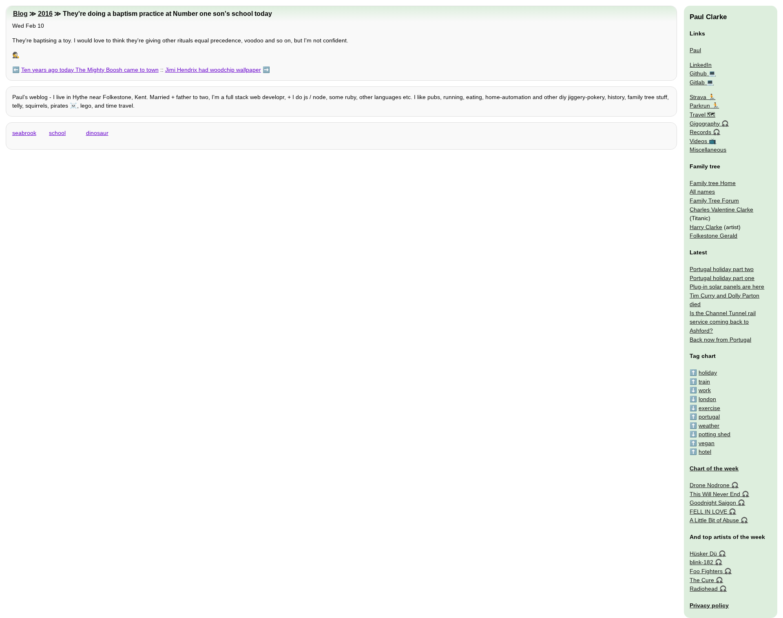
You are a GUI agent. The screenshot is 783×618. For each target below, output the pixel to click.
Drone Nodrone (710, 485)
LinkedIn (701, 65)
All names (702, 191)
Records (700, 132)
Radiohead (704, 588)
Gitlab (697, 82)
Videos (698, 141)
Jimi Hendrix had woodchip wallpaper (213, 69)
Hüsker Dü (703, 553)
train (704, 381)
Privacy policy (709, 605)
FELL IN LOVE (708, 511)
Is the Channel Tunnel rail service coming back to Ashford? (723, 322)
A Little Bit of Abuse (714, 520)
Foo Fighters (706, 571)
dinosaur (97, 133)
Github (698, 73)
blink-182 (701, 562)
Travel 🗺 (702, 114)
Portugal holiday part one (722, 278)
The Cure (702, 580)
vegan (706, 443)
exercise (709, 408)
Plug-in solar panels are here (727, 286)
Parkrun (700, 105)
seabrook (24, 133)
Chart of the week (714, 468)
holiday (708, 372)
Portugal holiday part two (722, 269)
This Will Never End (715, 494)
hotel (705, 451)
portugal (709, 416)
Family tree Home (713, 183)
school (57, 133)
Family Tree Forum (714, 200)
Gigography (705, 123)
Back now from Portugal (720, 339)
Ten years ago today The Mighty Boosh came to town (90, 69)
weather (709, 425)
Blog (20, 13)
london (707, 399)
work (705, 390)
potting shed (714, 434)
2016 (45, 13)
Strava (698, 97)
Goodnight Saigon (713, 502)
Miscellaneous (708, 149)
